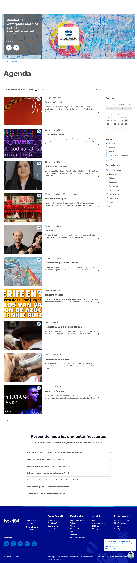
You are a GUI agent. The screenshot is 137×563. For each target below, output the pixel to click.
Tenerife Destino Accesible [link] (32, 528)
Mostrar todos (115, 143)
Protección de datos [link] (87, 557)
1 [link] (4, 420)
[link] (6, 62)
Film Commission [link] (120, 523)
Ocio (111, 202)
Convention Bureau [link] (121, 520)
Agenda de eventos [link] (99, 523)
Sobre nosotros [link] (31, 520)
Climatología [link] (52, 523)
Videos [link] (72, 532)
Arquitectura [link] (52, 520)
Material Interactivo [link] (77, 529)
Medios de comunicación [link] (57, 529)
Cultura (112, 178)
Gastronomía (114, 194)
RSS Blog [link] (95, 526)
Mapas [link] (72, 526)
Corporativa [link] (118, 526)
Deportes (113, 182)
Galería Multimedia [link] (77, 520)
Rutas (111, 206)
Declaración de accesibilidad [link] (68, 557)
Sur (110, 160)
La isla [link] (50, 532)
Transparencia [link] (102, 557)
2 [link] (38, 89)
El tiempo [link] (95, 529)
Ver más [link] (9, 34)
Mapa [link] (98, 89)
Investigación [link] (119, 529)
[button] (9, 48)
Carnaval (112, 174)
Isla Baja (112, 147)
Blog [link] (94, 520)
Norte (111, 152)
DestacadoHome (116, 186)
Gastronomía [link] (53, 526)
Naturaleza (113, 198)
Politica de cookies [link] (54, 559)
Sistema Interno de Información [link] (120, 557)
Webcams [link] (73, 534)
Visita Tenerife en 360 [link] (78, 537)
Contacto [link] (29, 523)
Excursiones (114, 190)
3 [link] (41, 89)
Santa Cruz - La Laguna (118, 156)
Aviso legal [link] (51, 557)
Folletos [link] (73, 523)
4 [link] (43, 89)
